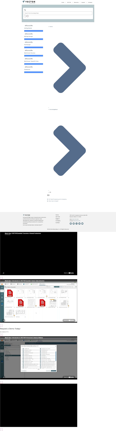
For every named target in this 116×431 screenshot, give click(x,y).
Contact (58, 222)
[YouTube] (82, 223)
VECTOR (69, 2)
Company (90, 2)
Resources (76, 2)
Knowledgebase (54, 109)
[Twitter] (79, 223)
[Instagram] (76, 223)
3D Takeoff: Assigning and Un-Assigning (57, 199)
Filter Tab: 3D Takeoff (53, 201)
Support (83, 2)
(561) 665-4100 (77, 220)
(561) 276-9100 (75, 219)
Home (63, 2)
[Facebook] (71, 223)
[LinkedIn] (74, 223)
